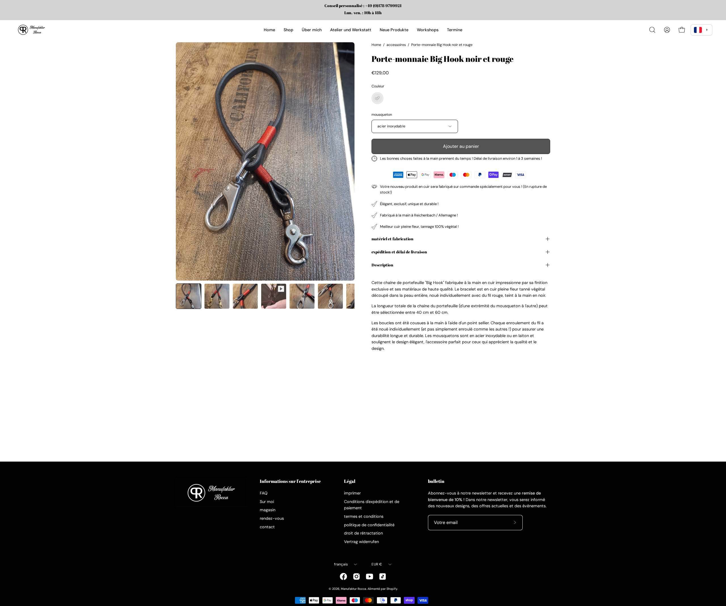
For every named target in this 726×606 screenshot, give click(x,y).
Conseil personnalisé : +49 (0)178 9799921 (363, 5)
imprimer (352, 493)
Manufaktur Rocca (353, 589)
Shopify (392, 589)
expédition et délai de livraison (399, 251)
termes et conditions (363, 516)
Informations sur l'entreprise (290, 481)
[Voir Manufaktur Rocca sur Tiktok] (382, 576)
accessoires (396, 45)
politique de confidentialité (369, 524)
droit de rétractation (363, 533)
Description (382, 265)
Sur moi (267, 501)
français (341, 564)
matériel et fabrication (392, 238)
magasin (267, 510)
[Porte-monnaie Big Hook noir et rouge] (188, 296)
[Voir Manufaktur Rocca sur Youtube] (369, 576)
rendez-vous (272, 518)
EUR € (377, 564)
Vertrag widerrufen (361, 541)
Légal (349, 481)
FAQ (263, 493)
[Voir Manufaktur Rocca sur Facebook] (343, 576)
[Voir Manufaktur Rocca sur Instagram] (356, 576)
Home (376, 45)
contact (267, 526)
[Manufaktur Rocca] (31, 29)
